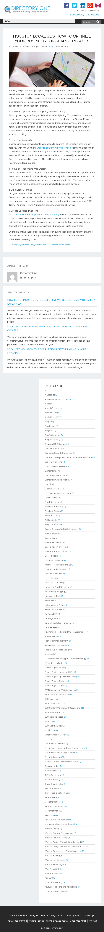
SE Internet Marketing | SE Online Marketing (65, 659)
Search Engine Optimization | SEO (60, 677)
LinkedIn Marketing (53, 574)
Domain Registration (17, 921)
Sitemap (89, 915)
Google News (51, 538)
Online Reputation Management (60, 623)
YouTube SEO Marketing (56, 891)
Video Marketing (52, 802)
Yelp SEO (49, 878)
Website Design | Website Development (63, 842)
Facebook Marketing (54, 507)
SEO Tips (49, 721)
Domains (49, 484)
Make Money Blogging (55, 592)
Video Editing (51, 797)
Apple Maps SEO (52, 417)
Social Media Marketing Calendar (60, 753)
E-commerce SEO (53, 489)
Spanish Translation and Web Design (61, 762)
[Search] (98, 22)
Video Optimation (53, 811)
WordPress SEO (52, 869)
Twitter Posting (52, 789)
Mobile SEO (50, 601)
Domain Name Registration (57, 480)
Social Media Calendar (55, 744)
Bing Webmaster (52, 435)
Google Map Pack (52, 534)
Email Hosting (51, 498)
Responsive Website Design (57, 650)
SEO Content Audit (53, 704)
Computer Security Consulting (58, 453)
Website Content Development (59, 833)
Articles (93, 921)
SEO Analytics (51, 699)
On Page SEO (51, 614)
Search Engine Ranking (55, 681)
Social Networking (53, 757)
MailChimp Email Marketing (57, 587)
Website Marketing (53, 865)
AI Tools (48, 404)
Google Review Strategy (56, 547)
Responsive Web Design (60, 245)
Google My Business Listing (23, 245)
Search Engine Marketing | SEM (59, 672)
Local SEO (47, 47)
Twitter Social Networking (56, 793)
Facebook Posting (53, 511)
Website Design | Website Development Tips (65, 847)
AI (45, 390)
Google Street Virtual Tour (56, 551)
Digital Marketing (52, 471)
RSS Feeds (50, 654)
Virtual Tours (50, 815)
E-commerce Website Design (58, 493)
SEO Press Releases (54, 717)
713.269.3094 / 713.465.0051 (84, 14)
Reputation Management (56, 641)
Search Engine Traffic (54, 686)
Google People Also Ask (55, 542)
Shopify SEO (50, 730)
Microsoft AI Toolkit (53, 596)
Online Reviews (52, 627)
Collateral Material (53, 449)
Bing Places (50, 426)
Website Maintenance (55, 860)
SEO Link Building (53, 712)
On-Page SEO (51, 619)
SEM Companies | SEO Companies (60, 690)
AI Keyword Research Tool (56, 399)
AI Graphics (50, 395)
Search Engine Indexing (55, 668)
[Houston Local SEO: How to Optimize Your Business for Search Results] (52, 87)
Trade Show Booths (54, 784)
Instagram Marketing (54, 560)
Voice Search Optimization (57, 820)
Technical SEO (51, 771)
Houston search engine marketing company (36, 214)
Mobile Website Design (55, 605)
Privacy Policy (74, 915)
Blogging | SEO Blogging (56, 444)
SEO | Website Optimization (57, 695)
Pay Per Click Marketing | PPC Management (64, 632)
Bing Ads (49, 422)
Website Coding (52, 829)
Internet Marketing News (56, 569)
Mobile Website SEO (54, 610)
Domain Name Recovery (56, 475)
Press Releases (52, 636)
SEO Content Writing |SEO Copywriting (62, 708)
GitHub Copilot (51, 520)
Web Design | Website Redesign (59, 824)
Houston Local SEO (42, 245)
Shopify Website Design (55, 735)
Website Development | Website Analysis (63, 851)
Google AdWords (52, 525)
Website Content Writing (56, 838)
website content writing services (54, 148)
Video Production (78, 921)
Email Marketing (52, 502)
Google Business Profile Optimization (61, 529)
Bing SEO (49, 431)
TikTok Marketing (52, 780)
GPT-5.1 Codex (51, 556)
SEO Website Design (54, 726)
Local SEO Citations (54, 583)
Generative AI (51, 516)
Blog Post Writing (52, 440)
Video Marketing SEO (54, 806)
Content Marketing (53, 462)
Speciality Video (52, 766)
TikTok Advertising (53, 775)
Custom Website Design (56, 466)
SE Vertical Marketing (54, 663)
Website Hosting (52, 856)
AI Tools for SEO (52, 408)
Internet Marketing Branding (58, 565)
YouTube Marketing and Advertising (61, 887)
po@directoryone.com (52, 928)
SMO (47, 739)
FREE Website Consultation (86, 11)
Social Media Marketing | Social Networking (64, 748)
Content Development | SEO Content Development (68, 458)
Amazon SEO (51, 413)
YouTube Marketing (53, 882)
